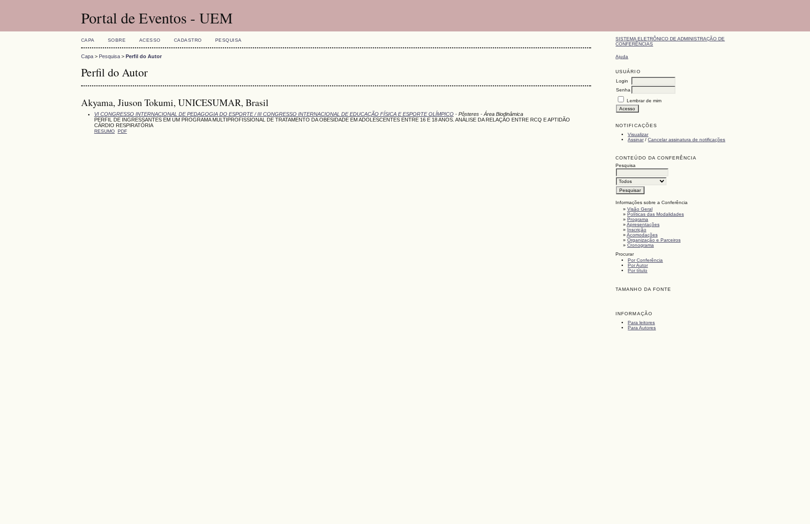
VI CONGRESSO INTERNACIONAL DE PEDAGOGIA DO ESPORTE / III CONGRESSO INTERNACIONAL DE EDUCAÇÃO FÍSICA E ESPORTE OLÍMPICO (274, 114)
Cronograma (640, 245)
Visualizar (638, 134)
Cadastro (188, 40)
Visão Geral (639, 209)
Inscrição (636, 229)
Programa (637, 219)
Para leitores (641, 322)
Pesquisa (228, 40)
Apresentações (643, 224)
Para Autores (642, 327)
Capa (88, 40)
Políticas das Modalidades (655, 214)
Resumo (104, 131)
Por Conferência (645, 260)
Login (622, 81)
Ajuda (621, 56)
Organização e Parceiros (654, 240)
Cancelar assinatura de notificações (686, 139)
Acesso (150, 40)
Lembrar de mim (644, 100)
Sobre (117, 40)
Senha (623, 89)
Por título (637, 270)
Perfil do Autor (144, 56)
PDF (122, 131)
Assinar (636, 139)
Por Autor (638, 265)
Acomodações (642, 234)
